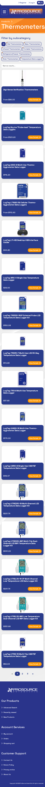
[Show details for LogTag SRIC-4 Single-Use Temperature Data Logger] (23, 266)
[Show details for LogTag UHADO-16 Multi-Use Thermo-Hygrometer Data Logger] (23, 416)
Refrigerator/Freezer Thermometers (16, 54)
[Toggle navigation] (4, 12)
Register (22, 3)
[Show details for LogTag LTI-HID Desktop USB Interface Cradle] (23, 228)
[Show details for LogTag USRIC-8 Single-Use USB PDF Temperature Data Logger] (23, 454)
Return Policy (9, 765)
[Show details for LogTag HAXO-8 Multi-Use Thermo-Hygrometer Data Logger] (23, 153)
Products (5, 21)
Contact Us (8, 760)
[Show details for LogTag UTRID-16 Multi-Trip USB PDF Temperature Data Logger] (23, 642)
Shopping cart (9, 743)
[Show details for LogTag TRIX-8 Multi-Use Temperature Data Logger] (23, 379)
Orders (6, 739)
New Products (9, 717)
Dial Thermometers (14, 44)
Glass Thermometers (32, 44)
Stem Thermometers (10, 59)
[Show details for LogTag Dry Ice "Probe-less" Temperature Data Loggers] (23, 115)
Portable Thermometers (32, 49)
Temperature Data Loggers (31, 59)
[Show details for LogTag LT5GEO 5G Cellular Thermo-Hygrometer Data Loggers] (23, 191)
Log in (32, 3)
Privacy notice (9, 770)
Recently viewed (10, 712)
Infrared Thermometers (11, 49)
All (3, 44)
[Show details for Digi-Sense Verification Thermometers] (23, 78)
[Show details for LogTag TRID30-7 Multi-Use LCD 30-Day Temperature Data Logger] (23, 341)
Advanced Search (10, 708)
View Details (34, 100)
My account (8, 734)
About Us (7, 774)
